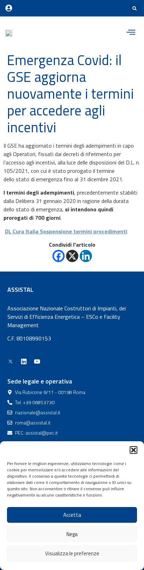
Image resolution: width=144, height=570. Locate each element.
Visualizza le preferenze (72, 553)
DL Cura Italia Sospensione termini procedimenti (66, 231)
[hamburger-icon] (131, 32)
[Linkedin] (86, 256)
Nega (72, 534)
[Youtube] (37, 361)
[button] (133, 449)
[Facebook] (58, 256)
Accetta (72, 515)
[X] (72, 256)
